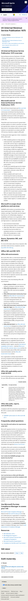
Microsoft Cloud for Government (12, 541)
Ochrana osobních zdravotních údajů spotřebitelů (12, 595)
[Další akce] (26, 24)
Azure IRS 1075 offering (7, 247)
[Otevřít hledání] (20, 15)
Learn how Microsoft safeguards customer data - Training (12, 567)
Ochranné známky (15, 597)
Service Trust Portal (19, 444)
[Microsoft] (14, 15)
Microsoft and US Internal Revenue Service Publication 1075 (12, 41)
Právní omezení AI (5, 591)
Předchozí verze (14, 591)
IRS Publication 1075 (9, 533)
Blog (21, 591)
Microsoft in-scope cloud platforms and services (13, 43)
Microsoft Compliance (10, 24)
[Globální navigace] (1, 15)
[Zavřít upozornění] (26, 2)
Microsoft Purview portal (14, 513)
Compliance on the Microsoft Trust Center (14, 543)
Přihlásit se (24, 14)
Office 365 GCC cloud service (16, 296)
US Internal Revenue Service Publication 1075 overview (12, 38)
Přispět (2, 593)
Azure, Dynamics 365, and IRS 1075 (10, 45)
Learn (2, 24)
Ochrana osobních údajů (11, 593)
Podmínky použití (5, 597)
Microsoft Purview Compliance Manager (11, 512)
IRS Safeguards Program (10, 535)
